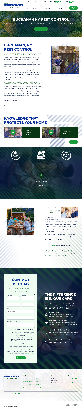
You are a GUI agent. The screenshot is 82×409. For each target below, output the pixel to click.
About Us (25, 378)
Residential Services (40, 378)
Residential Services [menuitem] (36, 7)
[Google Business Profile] (72, 382)
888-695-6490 (58, 2)
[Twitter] (72, 378)
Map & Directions (55, 384)
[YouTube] (76, 378)
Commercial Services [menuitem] (48, 7)
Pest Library (28, 2)
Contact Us (73, 8)
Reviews (50, 2)
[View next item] (6, 142)
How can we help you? (12, 321)
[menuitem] (5, 406)
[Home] (14, 5)
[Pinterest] (69, 382)
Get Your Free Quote (41, 29)
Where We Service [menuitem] (60, 7)
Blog (45, 2)
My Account (37, 2)
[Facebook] (69, 378)
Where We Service (27, 384)
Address (9, 308)
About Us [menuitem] (28, 7)
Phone (8, 301)
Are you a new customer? (12, 315)
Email (23, 301)
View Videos (73, 142)
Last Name (24, 295)
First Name (9, 295)
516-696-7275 (72, 2)
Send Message (21, 357)
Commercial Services (27, 381)
